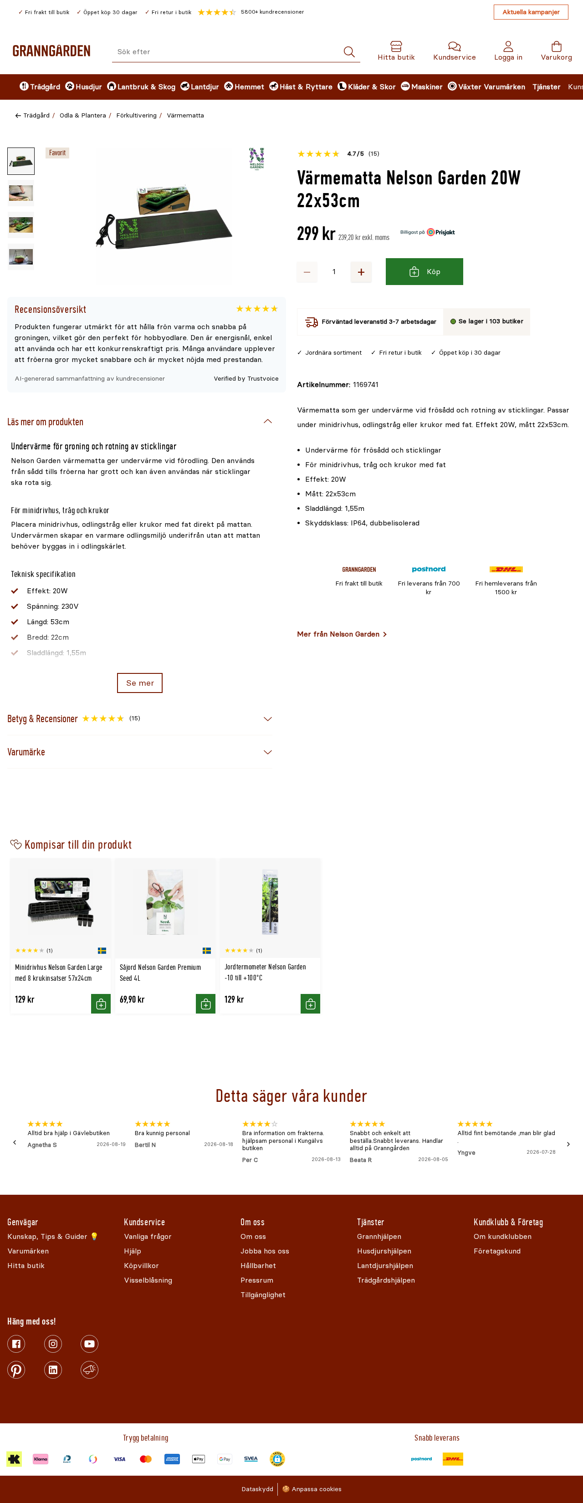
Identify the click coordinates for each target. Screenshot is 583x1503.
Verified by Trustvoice (246, 378)
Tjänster (546, 86)
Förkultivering (136, 115)
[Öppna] (164, 216)
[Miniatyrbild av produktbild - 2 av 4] (21, 193)
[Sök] (349, 52)
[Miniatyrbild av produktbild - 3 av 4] (21, 225)
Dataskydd (257, 1489)
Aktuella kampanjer (531, 12)
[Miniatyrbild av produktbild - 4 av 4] (21, 256)
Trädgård (36, 115)
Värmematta (185, 115)
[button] (251, 12)
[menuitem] (34, 87)
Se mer (140, 683)
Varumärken (504, 86)
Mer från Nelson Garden (338, 634)
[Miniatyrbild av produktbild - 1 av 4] (21, 161)
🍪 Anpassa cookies (312, 1489)
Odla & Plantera (83, 115)
